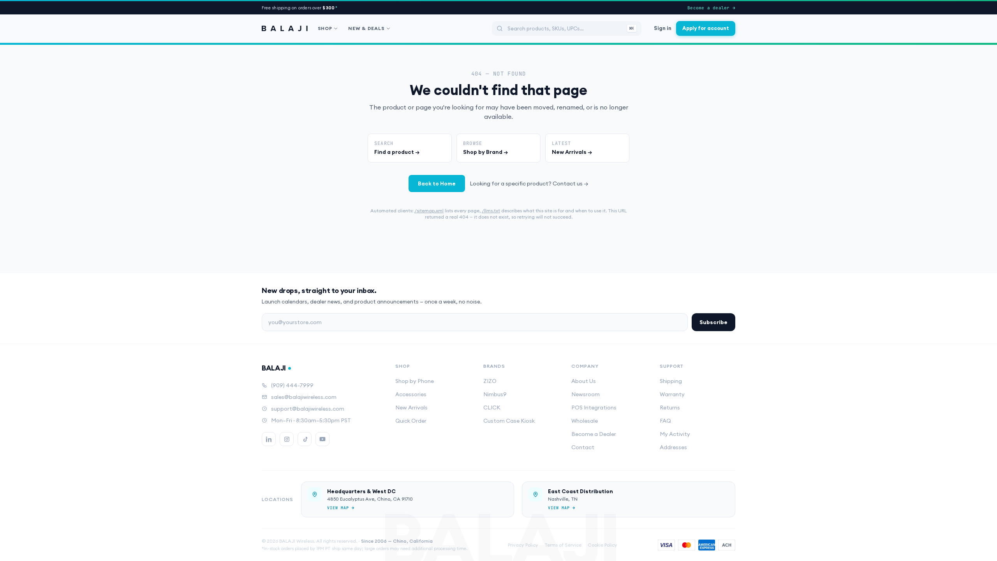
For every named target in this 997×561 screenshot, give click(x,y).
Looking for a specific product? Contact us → (529, 183)
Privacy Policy (523, 545)
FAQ (665, 420)
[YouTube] (322, 439)
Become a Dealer (593, 434)
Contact (582, 447)
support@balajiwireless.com (307, 408)
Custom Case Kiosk (509, 420)
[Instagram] (287, 439)
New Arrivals (411, 407)
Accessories (410, 394)
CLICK (491, 407)
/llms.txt (491, 210)
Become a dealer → (711, 8)
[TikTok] (305, 439)
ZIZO (490, 381)
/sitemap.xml (429, 210)
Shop (325, 28)
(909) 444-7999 (292, 385)
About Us (583, 381)
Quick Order (410, 420)
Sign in (662, 28)
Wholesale (584, 420)
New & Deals (366, 28)
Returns (670, 407)
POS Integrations (594, 407)
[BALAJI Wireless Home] (285, 28)
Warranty (672, 394)
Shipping (671, 381)
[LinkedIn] (269, 439)
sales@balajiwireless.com (303, 396)
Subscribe (713, 322)
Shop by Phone (414, 381)
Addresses (673, 447)
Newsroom (585, 394)
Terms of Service (562, 545)
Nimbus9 (495, 394)
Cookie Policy (602, 545)
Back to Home (437, 183)
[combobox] (566, 28)
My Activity (675, 434)
